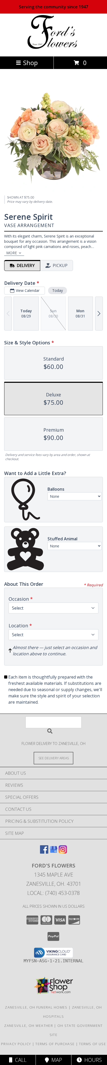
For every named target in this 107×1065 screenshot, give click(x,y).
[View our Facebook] (44, 852)
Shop (30, 62)
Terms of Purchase (55, 1043)
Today (57, 290)
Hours (92, 1059)
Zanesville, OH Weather (28, 1025)
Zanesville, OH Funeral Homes (36, 1007)
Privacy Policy (16, 1043)
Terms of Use (92, 1043)
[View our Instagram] (63, 852)
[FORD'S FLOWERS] (53, 48)
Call (19, 1059)
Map (55, 1059)
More (11, 252)
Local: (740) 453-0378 (53, 892)
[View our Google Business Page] (53, 852)
